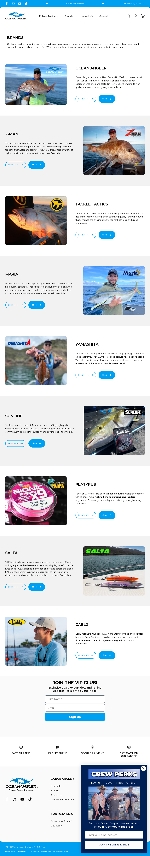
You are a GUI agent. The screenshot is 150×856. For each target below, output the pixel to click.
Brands (55, 790)
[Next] (102, 3)
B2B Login (56, 825)
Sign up (75, 717)
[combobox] (134, 3)
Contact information (60, 851)
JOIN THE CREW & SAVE (114, 844)
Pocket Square (40, 847)
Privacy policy (21, 851)
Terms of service (33, 851)
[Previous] (47, 3)
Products (56, 786)
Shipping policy (46, 851)
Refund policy (10, 851)
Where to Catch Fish (62, 799)
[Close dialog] (143, 768)
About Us (56, 795)
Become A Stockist (61, 821)
